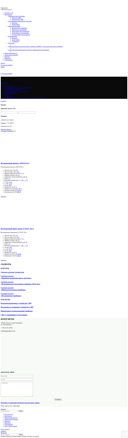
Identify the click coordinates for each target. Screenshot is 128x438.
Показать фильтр (6, 129)
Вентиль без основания (19, 28)
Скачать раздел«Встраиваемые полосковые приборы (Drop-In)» (20, 283)
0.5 (18, 175)
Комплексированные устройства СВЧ (16, 303)
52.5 (18, 172)
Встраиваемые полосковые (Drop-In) (20, 21)
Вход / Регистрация (10, 426)
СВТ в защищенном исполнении (14, 315)
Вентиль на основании (19, 29)
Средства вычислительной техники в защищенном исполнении (28, 50)
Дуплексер (15, 41)
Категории (4, 83)
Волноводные (12, 36)
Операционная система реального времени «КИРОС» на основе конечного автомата (35, 46)
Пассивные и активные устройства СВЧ (17, 307)
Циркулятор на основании (20, 33)
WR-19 (18, 192)
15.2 (10, 182)
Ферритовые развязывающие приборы (17, 311)
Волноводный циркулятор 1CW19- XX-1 (17, 229)
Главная (3, 123)
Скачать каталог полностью (12, 272)
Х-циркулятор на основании (21, 35)
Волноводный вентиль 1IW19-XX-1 (15, 163)
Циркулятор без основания (20, 31)
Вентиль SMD (16, 18)
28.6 (10, 185)
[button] (3, 196)
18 (26, 177)
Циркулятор (16, 24)
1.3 (9, 178)
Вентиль (14, 23)
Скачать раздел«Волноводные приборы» (11, 295)
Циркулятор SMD (17, 19)
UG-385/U (18, 190)
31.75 (10, 183)
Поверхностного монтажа (16, 16)
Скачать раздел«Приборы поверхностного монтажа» (16, 277)
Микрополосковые (14, 26)
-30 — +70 (24, 180)
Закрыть (3, 101)
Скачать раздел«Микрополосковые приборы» (13, 289)
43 (17, 170)
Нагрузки (11, 43)
